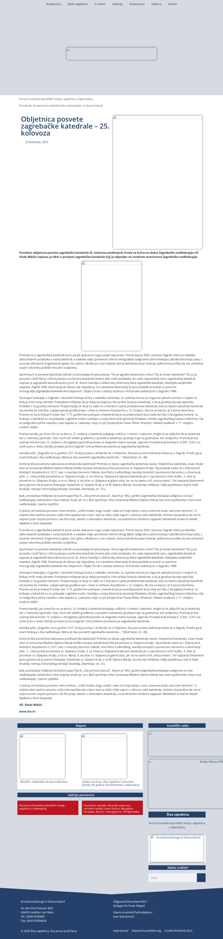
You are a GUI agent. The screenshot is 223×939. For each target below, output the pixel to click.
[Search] (201, 877)
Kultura (156, 4)
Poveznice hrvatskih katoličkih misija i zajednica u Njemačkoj (42, 807)
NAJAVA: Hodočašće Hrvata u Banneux (44, 781)
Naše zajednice (78, 4)
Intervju (117, 4)
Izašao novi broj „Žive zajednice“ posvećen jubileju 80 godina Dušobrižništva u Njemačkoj (110, 783)
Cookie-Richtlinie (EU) (178, 930)
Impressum (120, 930)
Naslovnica (53, 4)
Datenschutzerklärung (146, 930)
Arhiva (172, 4)
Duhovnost (137, 4)
